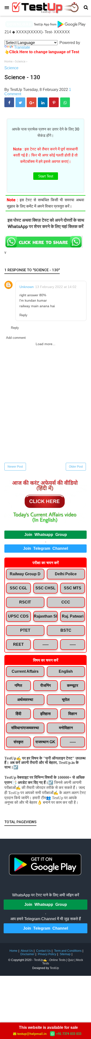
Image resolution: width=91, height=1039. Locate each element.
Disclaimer (27, 954)
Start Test (45, 176)
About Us (27, 950)
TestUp (54, 968)
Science (11, 68)
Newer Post (15, 466)
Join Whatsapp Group (45, 535)
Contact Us (43, 950)
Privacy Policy (47, 954)
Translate (22, 47)
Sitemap (65, 954)
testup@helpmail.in (32, 1034)
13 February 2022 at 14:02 (55, 287)
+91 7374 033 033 (68, 1034)
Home (13, 950)
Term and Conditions (68, 950)
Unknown (26, 287)
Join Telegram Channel (45, 548)
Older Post (76, 466)
